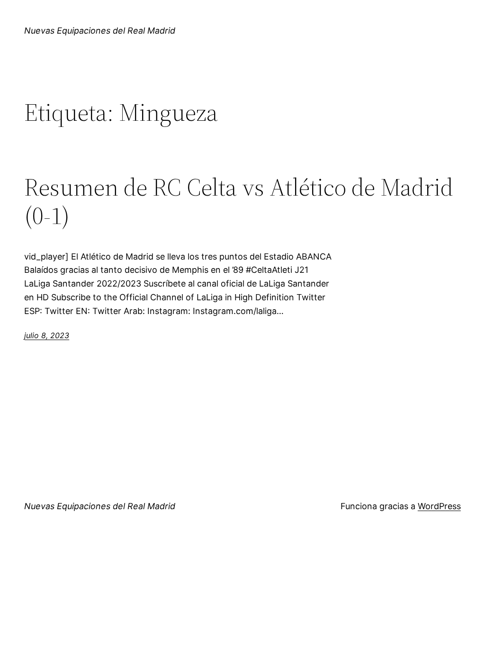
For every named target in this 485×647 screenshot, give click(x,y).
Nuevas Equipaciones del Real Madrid (99, 31)
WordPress (439, 506)
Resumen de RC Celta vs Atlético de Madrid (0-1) (238, 201)
